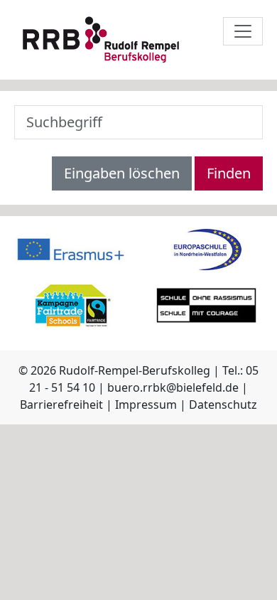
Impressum (146, 404)
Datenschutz (223, 404)
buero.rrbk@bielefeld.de (173, 387)
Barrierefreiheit (61, 404)
